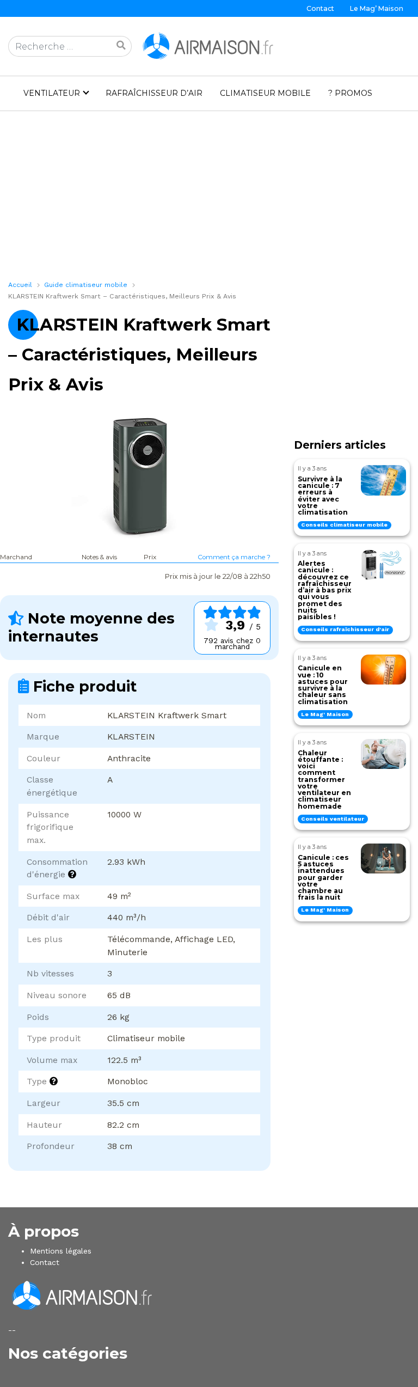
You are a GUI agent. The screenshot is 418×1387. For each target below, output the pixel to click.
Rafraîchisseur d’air (154, 93)
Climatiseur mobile (265, 93)
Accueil (20, 285)
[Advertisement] (209, 199)
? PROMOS (350, 93)
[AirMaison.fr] (209, 46)
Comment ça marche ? (234, 557)
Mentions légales (60, 1251)
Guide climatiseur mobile (85, 285)
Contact (320, 8)
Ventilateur (51, 93)
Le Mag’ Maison (376, 8)
